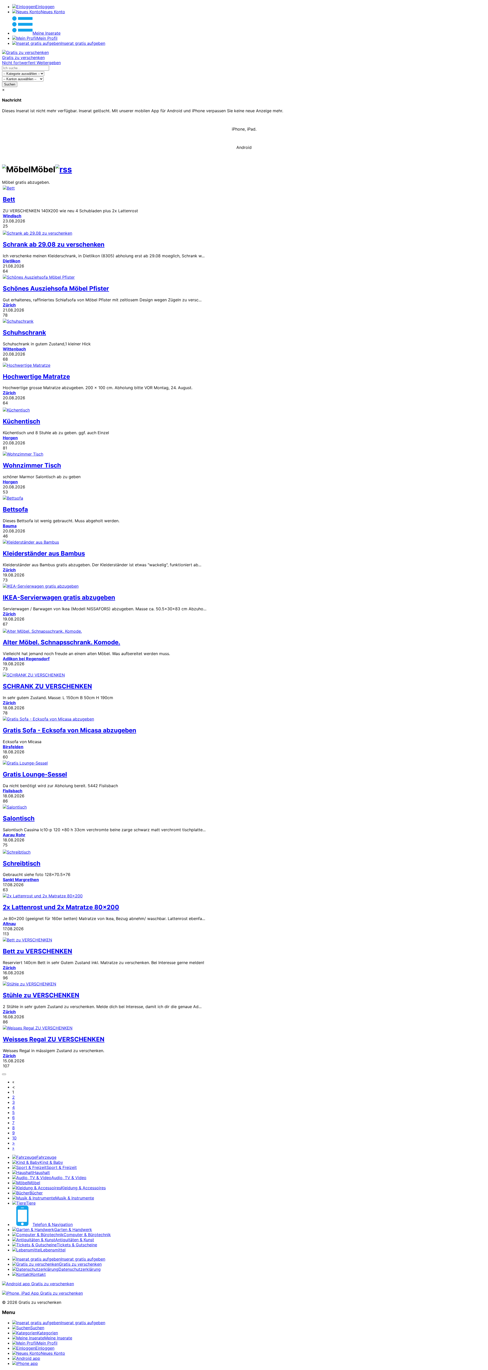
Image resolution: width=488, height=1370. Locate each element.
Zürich (9, 304)
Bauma (10, 525)
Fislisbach (12, 790)
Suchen (9, 84)
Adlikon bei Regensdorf (26, 658)
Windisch (12, 215)
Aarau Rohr (14, 834)
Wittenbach (14, 348)
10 (14, 1137)
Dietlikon (11, 260)
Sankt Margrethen (21, 879)
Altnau (9, 923)
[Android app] (38, 1283)
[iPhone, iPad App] (42, 1293)
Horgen (10, 437)
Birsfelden (13, 746)
